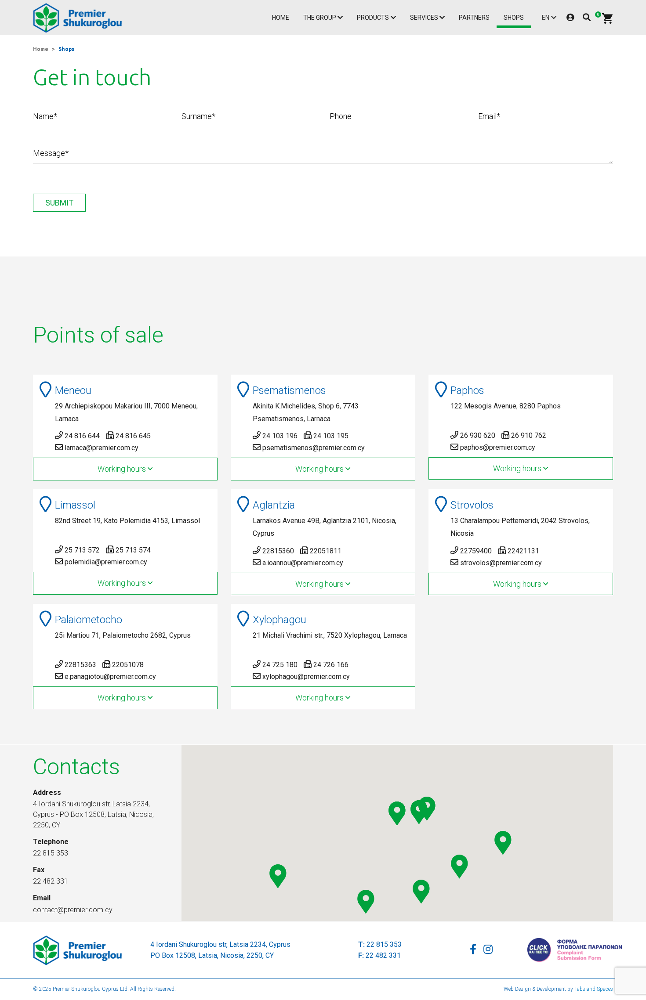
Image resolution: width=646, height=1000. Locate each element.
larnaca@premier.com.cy (101, 448)
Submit (59, 202)
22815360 (278, 551)
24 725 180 (280, 665)
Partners (474, 17)
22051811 (325, 551)
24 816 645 (133, 436)
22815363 (80, 665)
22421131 (523, 551)
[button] (459, 867)
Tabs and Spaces (593, 989)
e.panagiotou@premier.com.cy (110, 676)
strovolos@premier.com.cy (501, 563)
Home (280, 17)
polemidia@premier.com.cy (106, 562)
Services (424, 17)
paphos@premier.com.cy (497, 447)
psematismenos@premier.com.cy (313, 448)
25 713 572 (82, 550)
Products (373, 17)
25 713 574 (133, 550)
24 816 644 (82, 436)
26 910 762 (528, 435)
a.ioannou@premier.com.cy (302, 563)
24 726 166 (330, 665)
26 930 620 (477, 435)
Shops (514, 17)
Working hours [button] (123, 468)
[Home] (80, 18)
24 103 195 (330, 436)
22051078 (128, 665)
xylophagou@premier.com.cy (306, 676)
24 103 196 (280, 436)
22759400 (476, 551)
